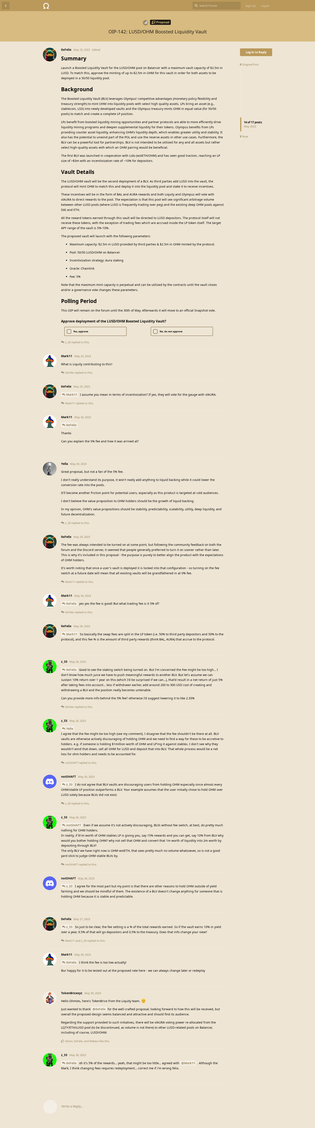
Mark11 (71, 394)
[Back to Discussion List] (5, 5)
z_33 (69, 784)
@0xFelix (99, 1009)
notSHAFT (73, 825)
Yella (69, 729)
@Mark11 (188, 1063)
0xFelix (71, 425)
